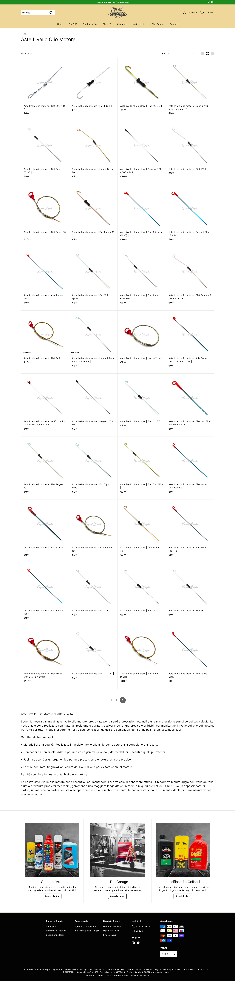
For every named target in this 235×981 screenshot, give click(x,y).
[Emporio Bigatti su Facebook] (138, 942)
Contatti (174, 24)
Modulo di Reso (111, 930)
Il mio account (110, 935)
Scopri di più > (52, 896)
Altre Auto (122, 24)
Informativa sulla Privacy (87, 930)
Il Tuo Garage (157, 24)
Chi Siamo (51, 926)
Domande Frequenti (56, 930)
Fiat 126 (107, 24)
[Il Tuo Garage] (117, 850)
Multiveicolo (138, 24)
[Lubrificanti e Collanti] (183, 850)
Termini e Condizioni (85, 926)
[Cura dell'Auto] (52, 850)
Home (60, 24)
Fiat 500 (73, 24)
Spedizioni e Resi (55, 935)
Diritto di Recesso (112, 926)
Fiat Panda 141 (90, 24)
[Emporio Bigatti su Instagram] (133, 942)
